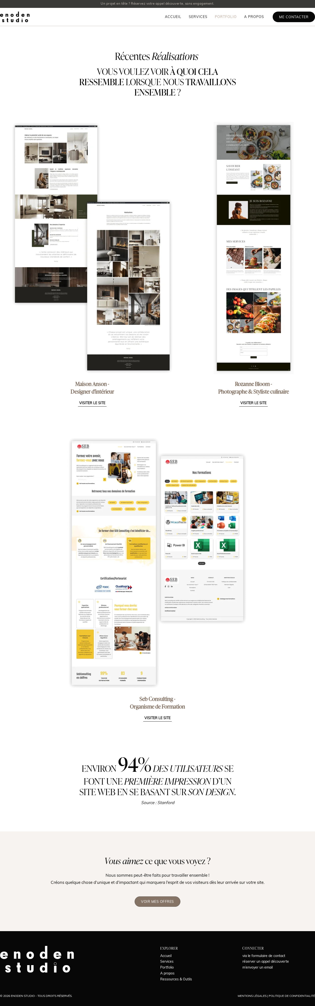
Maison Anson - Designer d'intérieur (92, 387)
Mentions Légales (252, 996)
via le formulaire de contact (263, 956)
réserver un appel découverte (265, 962)
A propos (254, 17)
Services (198, 17)
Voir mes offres (157, 902)
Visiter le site (92, 403)
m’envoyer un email (257, 968)
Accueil (173, 17)
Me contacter (294, 17)
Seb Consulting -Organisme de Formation (157, 702)
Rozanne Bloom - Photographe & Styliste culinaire (253, 387)
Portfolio (226, 17)
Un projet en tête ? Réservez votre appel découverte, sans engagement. (157, 3)
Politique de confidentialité (292, 996)
